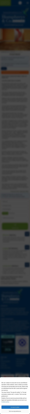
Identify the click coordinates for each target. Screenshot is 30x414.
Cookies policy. (5, 402)
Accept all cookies (15, 407)
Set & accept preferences (15, 411)
